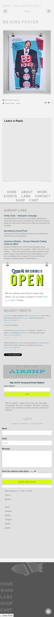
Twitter (7, 507)
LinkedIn (7, 523)
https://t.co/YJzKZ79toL (12, 347)
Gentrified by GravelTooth (15, 230)
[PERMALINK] (46, 103)
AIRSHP (27, 569)
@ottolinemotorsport (31, 315)
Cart (33, 200)
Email (4, 438)
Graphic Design (10, 103)
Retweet (46, 326)
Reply (43, 326)
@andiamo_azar (22, 318)
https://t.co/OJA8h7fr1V (12, 320)
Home (12, 192)
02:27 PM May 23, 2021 (10, 350)
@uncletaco (8, 315)
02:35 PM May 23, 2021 (10, 337)
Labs (26, 196)
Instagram (8, 519)
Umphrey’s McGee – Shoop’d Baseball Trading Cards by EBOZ (25, 242)
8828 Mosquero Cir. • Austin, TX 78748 (18, 491)
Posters (18, 103)
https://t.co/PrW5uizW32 (12, 335)
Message (6, 448)
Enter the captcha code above (15, 471)
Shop (20, 200)
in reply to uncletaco (11, 325)
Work (42, 192)
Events (10, 196)
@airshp (8, 499)
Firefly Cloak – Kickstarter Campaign (20, 215)
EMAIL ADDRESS (9, 386)
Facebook (8, 511)
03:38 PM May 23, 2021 (10, 323)
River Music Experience (12, 100)
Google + (8, 528)
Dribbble (8, 515)
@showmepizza (41, 343)
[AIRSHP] (27, 419)
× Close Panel (7, 615)
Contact (42, 196)
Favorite (48, 326)
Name (4, 428)
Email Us (8, 495)
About (27, 192)
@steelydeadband (19, 330)
